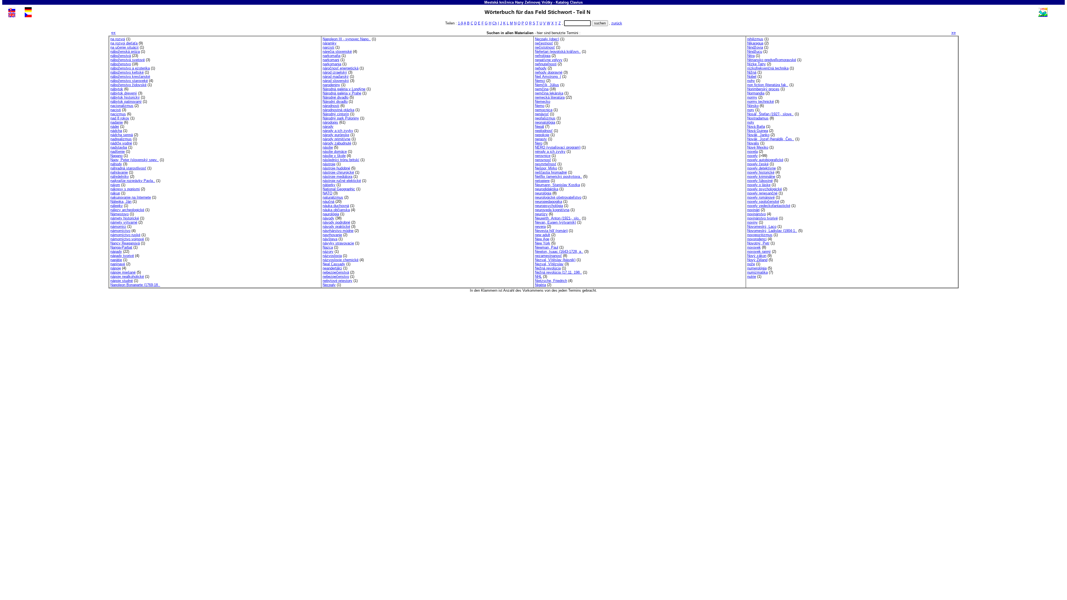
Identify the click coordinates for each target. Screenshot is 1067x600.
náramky (329, 43)
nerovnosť (543, 160)
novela (752, 151)
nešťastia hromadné (551, 172)
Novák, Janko (758, 135)
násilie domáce (335, 151)
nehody (541, 68)
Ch (494, 23)
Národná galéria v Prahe (342, 93)
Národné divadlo (335, 97)
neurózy (541, 214)
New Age (542, 239)
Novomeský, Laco (761, 226)
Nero (538, 143)
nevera (540, 226)
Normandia (755, 93)
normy (752, 97)
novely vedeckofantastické (768, 206)
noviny (752, 222)
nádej (114, 126)
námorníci (118, 226)
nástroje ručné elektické (342, 181)
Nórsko (753, 106)
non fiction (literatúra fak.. (767, 85)
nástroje (329, 164)
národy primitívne (336, 139)
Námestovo (119, 214)
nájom (115, 185)
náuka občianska (336, 210)
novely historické (760, 172)
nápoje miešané (123, 272)
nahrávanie (119, 172)
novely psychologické (764, 189)
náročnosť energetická (340, 68)
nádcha (116, 131)
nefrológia (542, 56)
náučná (328, 201)
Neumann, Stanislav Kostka (557, 185)
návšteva (330, 239)
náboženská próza (125, 51)
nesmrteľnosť (545, 164)
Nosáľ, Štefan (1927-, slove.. (770, 114)
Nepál (539, 126)
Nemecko (542, 101)
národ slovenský (336, 81)
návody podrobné (336, 222)
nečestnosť (544, 43)
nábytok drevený (123, 93)
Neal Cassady (334, 264)
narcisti (328, 47)
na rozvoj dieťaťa (124, 43)
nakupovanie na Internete (130, 197)
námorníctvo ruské (125, 235)
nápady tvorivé (122, 256)
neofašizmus (545, 118)
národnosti (331, 106)
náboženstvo (120, 64)
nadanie (116, 122)
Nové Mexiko (757, 147)
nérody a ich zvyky (550, 151)
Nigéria (540, 285)
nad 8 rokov (119, 118)
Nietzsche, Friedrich (551, 281)
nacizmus (118, 114)
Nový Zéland (757, 260)
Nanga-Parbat (121, 247)
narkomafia (331, 56)
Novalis (753, 143)
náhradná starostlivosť (128, 168)
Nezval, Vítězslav (549, 264)
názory (328, 251)
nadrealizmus (121, 139)
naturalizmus (333, 197)
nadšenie (117, 151)
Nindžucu (754, 51)
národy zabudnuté (337, 143)
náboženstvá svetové (127, 60)
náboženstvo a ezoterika (130, 68)
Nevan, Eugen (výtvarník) (555, 222)
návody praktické (336, 226)
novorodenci (757, 239)
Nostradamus (758, 118)
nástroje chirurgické (338, 172)
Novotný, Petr (758, 243)
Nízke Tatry (756, 64)
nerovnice (542, 156)
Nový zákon (756, 256)
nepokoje (542, 135)
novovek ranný (759, 251)
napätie (116, 260)
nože (751, 264)
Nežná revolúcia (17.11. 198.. (558, 272)
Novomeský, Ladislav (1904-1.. (772, 231)
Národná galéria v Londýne (344, 89)
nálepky (116, 206)
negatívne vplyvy (548, 60)
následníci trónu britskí (341, 160)
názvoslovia (332, 256)
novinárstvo (756, 214)
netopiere (542, 181)
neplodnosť (544, 131)
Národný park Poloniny (341, 118)
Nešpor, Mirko (546, 168)
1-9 (460, 23)
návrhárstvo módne (338, 231)
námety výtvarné (123, 222)
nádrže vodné (121, 143)
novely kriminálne (761, 176)
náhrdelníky (119, 176)
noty (750, 122)
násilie (328, 147)
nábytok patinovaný (126, 101)
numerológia (757, 268)
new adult (542, 235)
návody (328, 218)
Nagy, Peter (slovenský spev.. (134, 160)
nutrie (751, 276)
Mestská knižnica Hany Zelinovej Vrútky (518, 2)
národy (328, 126)
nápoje (115, 268)
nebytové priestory (337, 281)
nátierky (329, 185)
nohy (751, 81)
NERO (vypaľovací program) (557, 147)
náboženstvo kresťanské (130, 76)
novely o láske (759, 185)
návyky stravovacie (338, 243)
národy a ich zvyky (338, 131)
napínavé (117, 264)
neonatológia (545, 122)
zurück (616, 23)
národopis (330, 122)
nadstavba (118, 147)
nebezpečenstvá (336, 272)
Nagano (116, 156)
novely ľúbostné (760, 181)
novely (752, 156)
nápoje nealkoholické (127, 276)
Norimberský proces (763, 89)
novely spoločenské (763, 201)
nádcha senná (121, 135)
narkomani (331, 60)
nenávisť (542, 114)
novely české (758, 164)
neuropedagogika (548, 201)
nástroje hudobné (336, 168)
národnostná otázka (338, 110)
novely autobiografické (765, 160)
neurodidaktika (546, 189)
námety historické (124, 218)
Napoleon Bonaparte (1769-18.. (135, 285)
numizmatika (757, 272)
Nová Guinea (757, 131)
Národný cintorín (336, 114)
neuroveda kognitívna (552, 210)
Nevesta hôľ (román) (551, 231)
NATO (327, 193)
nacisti (115, 110)
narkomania (332, 64)
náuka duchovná (336, 206)
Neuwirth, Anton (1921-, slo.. (558, 218)
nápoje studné (121, 281)
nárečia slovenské (337, 51)
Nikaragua (755, 43)
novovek (754, 247)
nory (750, 110)
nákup (115, 193)
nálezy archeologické (127, 210)
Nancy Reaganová (125, 243)
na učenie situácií (124, 47)
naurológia (331, 214)
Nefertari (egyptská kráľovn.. (558, 51)
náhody (116, 164)
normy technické (760, 101)
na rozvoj (117, 39)
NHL (538, 276)
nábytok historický (125, 97)
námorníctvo (120, 231)
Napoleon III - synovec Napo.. (347, 39)
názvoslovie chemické (340, 260)
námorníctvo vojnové (127, 239)
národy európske (336, 135)
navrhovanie (332, 235)
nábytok (116, 89)
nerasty (541, 139)
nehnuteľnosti (546, 64)
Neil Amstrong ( (548, 76)
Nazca (328, 247)
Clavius (576, 2)
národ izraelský (335, 72)
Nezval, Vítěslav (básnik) (555, 260)
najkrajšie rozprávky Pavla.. (132, 181)
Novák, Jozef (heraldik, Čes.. (770, 139)
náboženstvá (120, 56)
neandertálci (332, 268)
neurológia (543, 193)
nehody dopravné (548, 72)
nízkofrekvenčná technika (768, 68)
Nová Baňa (756, 126)
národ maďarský (336, 76)
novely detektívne (761, 168)
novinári (753, 210)
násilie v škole (334, 156)
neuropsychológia (549, 206)
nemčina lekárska (549, 93)
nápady (116, 251)
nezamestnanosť (548, 256)
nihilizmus (755, 39)
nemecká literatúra (550, 97)
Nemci (540, 81)
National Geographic (339, 189)
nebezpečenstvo (336, 276)
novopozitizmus (759, 235)
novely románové (761, 197)
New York (542, 243)
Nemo (539, 106)
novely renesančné (762, 193)
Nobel (751, 76)
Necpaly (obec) (547, 39)
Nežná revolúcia (548, 268)
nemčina (542, 89)
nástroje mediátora (337, 176)
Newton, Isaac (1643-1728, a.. (559, 251)
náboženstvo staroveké (129, 81)
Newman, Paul (546, 247)
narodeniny (331, 85)
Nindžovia (755, 47)
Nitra (751, 56)
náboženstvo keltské (127, 72)
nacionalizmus (121, 106)
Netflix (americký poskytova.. (558, 176)
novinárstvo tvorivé (762, 218)
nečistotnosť (545, 47)
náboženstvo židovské (128, 85)
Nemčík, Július (547, 85)
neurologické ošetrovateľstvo (558, 197)
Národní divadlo (335, 101)
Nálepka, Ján (120, 201)
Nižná (751, 72)
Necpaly (329, 285)
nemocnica (543, 110)
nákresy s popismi (125, 189)
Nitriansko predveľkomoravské (771, 60)
